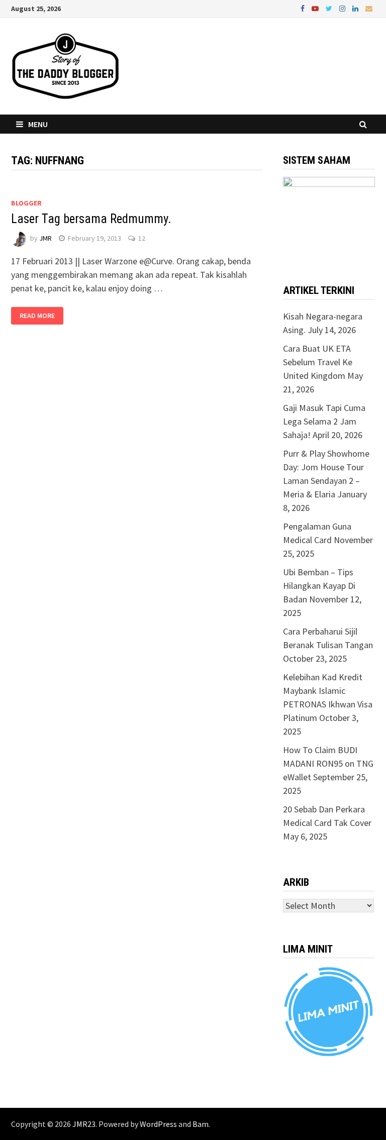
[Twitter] (330, 8)
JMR (45, 238)
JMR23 (83, 1124)
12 (141, 238)
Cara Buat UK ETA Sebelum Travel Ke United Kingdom (317, 362)
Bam (200, 1124)
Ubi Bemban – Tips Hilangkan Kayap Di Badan (319, 585)
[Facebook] (303, 8)
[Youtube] (316, 8)
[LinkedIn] (356, 8)
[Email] (369, 8)
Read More (37, 316)
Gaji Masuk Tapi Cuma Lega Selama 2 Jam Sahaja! (324, 421)
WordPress (158, 1124)
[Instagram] (343, 8)
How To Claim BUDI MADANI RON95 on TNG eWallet (328, 763)
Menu (38, 124)
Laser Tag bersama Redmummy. (91, 219)
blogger (26, 203)
